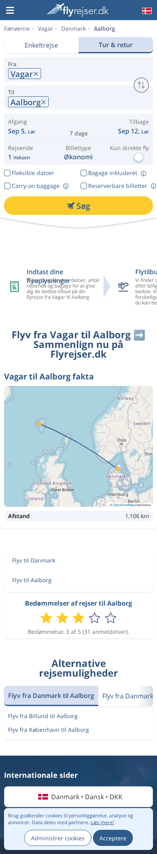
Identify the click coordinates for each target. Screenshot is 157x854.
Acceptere (112, 838)
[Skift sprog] (146, 11)
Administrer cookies (58, 838)
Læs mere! (102, 822)
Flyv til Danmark (33, 560)
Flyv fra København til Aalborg (48, 729)
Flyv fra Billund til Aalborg (43, 716)
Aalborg (104, 28)
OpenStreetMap (123, 504)
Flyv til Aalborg (32, 580)
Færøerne (17, 28)
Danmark (73, 28)
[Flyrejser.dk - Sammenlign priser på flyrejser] (77, 10)
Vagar (45, 28)
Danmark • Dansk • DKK (86, 796)
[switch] (141, 85)
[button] (10, 11)
